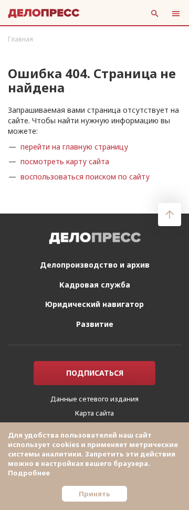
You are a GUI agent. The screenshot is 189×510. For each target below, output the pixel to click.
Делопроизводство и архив (95, 265)
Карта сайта (94, 413)
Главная (20, 39)
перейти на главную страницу (74, 147)
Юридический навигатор (94, 304)
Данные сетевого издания (94, 398)
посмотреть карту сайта (64, 161)
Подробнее (29, 472)
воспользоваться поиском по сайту (85, 177)
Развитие (94, 324)
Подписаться (94, 373)
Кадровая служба (94, 285)
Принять (94, 493)
